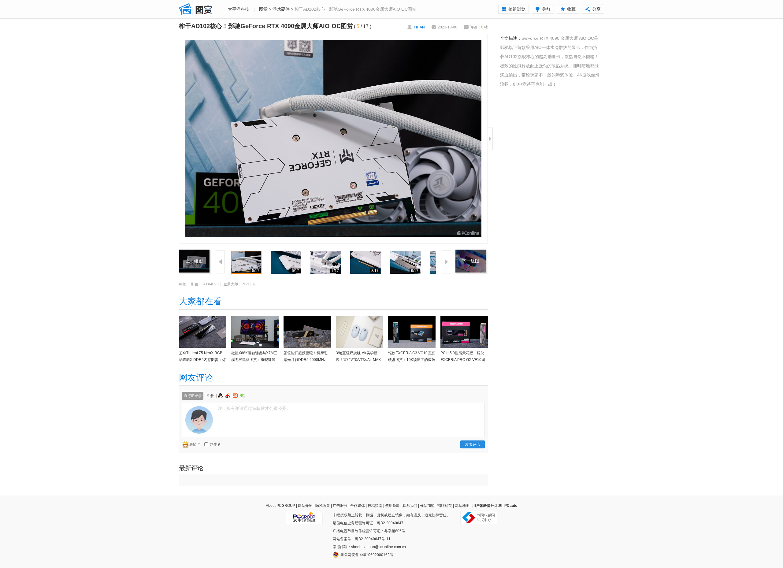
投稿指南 (375, 505)
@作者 (215, 444)
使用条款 (392, 505)
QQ (221, 395)
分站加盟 (427, 505)
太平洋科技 (238, 9)
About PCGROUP (280, 505)
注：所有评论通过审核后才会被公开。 (254, 408)
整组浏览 (516, 9)
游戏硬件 (281, 9)
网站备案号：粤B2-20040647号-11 (362, 539)
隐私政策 (322, 505)
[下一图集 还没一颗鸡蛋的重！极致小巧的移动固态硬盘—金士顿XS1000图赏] (470, 253)
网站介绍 (305, 505)
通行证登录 (193, 396)
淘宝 (236, 395)
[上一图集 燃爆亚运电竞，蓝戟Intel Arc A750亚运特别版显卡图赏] (194, 253)
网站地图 (462, 505)
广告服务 (340, 505)
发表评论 (472, 444)
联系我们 (410, 505)
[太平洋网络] (304, 515)
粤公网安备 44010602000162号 (366, 555)
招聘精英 (444, 505)
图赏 (263, 9)
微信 (243, 395)
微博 (228, 395)
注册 (210, 396)
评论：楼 (479, 27)
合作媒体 (357, 505)
